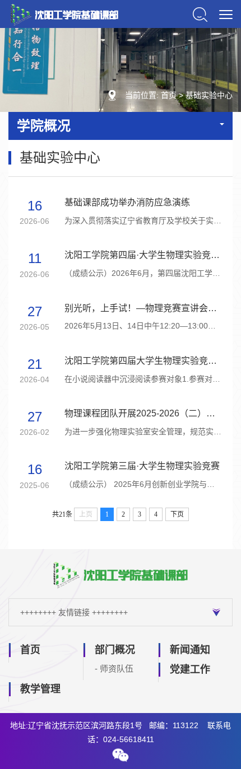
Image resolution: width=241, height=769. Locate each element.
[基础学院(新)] (64, 14)
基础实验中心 (209, 95)
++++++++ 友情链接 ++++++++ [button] (74, 612)
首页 (169, 95)
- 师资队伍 (114, 668)
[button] (120, 755)
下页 (177, 514)
